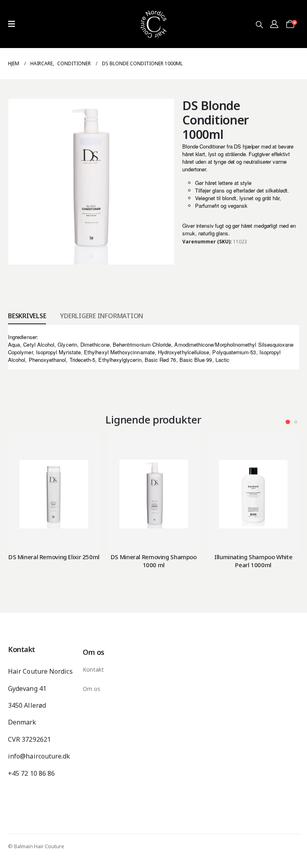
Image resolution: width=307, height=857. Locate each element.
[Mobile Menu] (11, 24)
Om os (91, 688)
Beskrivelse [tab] (27, 315)
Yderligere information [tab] (101, 315)
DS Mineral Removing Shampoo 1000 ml (154, 561)
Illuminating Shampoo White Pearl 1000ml (253, 561)
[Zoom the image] (153, 4)
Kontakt (93, 669)
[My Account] (274, 24)
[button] (259, 24)
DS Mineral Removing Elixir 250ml (54, 557)
